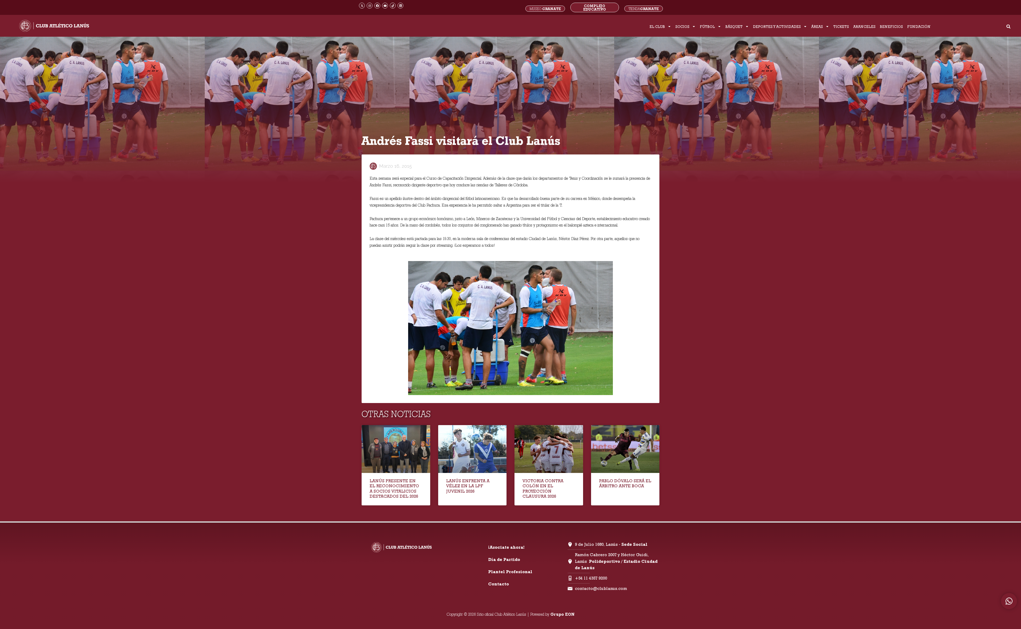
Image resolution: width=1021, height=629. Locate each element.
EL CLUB (657, 26)
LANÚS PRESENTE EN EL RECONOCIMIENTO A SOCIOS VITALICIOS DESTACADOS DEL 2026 (394, 488)
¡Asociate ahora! (506, 547)
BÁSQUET (734, 26)
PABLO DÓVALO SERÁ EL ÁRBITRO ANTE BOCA (625, 483)
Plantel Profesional (510, 571)
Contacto (498, 583)
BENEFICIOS (891, 26)
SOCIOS (682, 26)
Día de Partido (504, 559)
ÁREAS (817, 26)
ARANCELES (864, 26)
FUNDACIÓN (919, 26)
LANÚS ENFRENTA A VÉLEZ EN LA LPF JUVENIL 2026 (467, 485)
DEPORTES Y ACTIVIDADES (777, 26)
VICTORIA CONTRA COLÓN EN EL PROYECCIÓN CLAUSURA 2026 (542, 488)
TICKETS (841, 26)
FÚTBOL (707, 26)
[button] (1008, 26)
